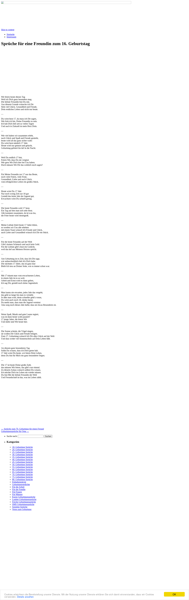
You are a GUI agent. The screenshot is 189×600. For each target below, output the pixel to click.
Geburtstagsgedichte (21, 484)
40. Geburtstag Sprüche (22, 459)
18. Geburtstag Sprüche (22, 447)
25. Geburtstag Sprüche (22, 452)
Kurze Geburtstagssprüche (23, 497)
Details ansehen (25, 596)
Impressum (11, 37)
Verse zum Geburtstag (21, 509)
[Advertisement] (24, 71)
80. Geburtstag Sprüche (22, 479)
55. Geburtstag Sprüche (22, 467)
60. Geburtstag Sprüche (22, 469)
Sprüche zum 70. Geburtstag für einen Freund (22, 429)
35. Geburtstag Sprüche (22, 457)
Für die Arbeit (18, 487)
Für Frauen (17, 492)
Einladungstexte (19, 482)
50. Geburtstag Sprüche (22, 464)
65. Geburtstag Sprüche (22, 472)
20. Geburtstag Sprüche (22, 449)
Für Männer (17, 494)
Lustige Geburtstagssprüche (24, 499)
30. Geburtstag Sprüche (22, 454)
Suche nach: (12, 436)
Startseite (11, 34)
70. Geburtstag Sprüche (22, 474)
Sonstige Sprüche (19, 507)
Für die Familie (18, 489)
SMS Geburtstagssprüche (23, 504)
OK (174, 594)
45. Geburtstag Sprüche (22, 462)
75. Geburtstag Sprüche (22, 477)
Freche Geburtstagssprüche (24, 502)
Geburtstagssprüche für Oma (15, 431)
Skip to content (7, 29)
